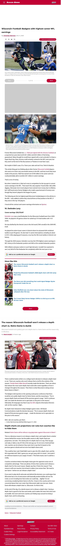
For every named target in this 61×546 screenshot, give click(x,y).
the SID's (33, 403)
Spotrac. (44, 204)
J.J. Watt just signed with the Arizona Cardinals (39, 153)
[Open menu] (4, 2)
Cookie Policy (8, 531)
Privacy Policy (34, 528)
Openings (20, 526)
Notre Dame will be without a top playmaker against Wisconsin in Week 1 (33, 432)
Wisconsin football (43, 169)
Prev (9, 80)
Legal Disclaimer (22, 531)
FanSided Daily (8, 528)
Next (51, 80)
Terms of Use (52, 528)
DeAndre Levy (9, 216)
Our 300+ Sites (52, 526)
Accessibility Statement (37, 531)
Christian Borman (9, 35)
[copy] (14, 39)
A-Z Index (51, 531)
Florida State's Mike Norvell (18, 383)
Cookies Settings (9, 534)
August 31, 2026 (31, 422)
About (6, 526)
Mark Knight (8, 334)
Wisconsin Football (15, 513)
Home (6, 513)
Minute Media (11, 538)
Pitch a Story (21, 528)
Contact (32, 526)
